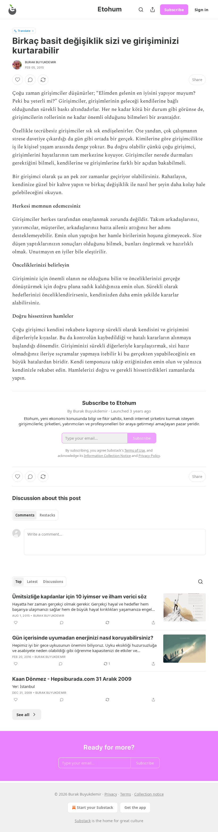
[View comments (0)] (30, 79)
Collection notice (149, 794)
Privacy (110, 794)
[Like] (17, 79)
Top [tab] (18, 581)
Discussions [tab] (53, 581)
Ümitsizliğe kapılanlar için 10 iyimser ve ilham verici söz (79, 597)
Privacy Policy (149, 455)
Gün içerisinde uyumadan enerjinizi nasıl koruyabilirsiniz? (82, 638)
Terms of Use (134, 450)
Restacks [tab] (47, 515)
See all (23, 714)
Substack (83, 820)
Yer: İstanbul (23, 686)
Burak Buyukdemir (40, 62)
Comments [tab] (24, 515)
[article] (109, 609)
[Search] (141, 9)
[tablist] (35, 515)
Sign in (201, 9)
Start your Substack (95, 807)
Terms (125, 794)
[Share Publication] (152, 9)
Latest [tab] (32, 581)
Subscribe (174, 9)
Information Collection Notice (107, 455)
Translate (24, 31)
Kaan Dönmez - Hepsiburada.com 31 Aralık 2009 (72, 679)
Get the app (135, 807)
